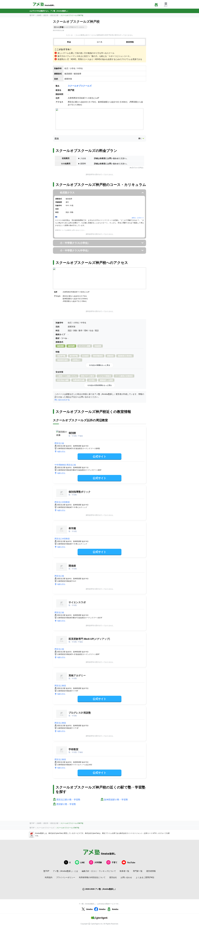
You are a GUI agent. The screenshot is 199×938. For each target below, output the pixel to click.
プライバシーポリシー (65, 877)
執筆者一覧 (124, 871)
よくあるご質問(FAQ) (145, 877)
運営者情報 (151, 871)
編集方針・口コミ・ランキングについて (99, 871)
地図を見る (61, 451)
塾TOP (32, 15)
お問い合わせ (126, 877)
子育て (114, 862)
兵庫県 (39, 15)
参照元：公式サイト (138, 218)
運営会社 (113, 877)
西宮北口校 (59, 443)
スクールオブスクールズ (80, 85)
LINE (82, 862)
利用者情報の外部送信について (92, 877)
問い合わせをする (62, 399)
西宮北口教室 (60, 685)
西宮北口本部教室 (62, 502)
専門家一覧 (137, 871)
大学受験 (98, 862)
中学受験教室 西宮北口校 (65, 464)
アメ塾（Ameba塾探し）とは (65, 871)
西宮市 (45, 15)
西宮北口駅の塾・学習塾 (68, 799)
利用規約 (48, 877)
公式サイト (99, 456)
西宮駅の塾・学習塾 (66, 804)
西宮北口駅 (54, 15)
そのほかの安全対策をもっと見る (99, 385)
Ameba (89, 909)
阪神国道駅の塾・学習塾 (116, 799)
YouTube (131, 862)
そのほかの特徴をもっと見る (99, 365)
